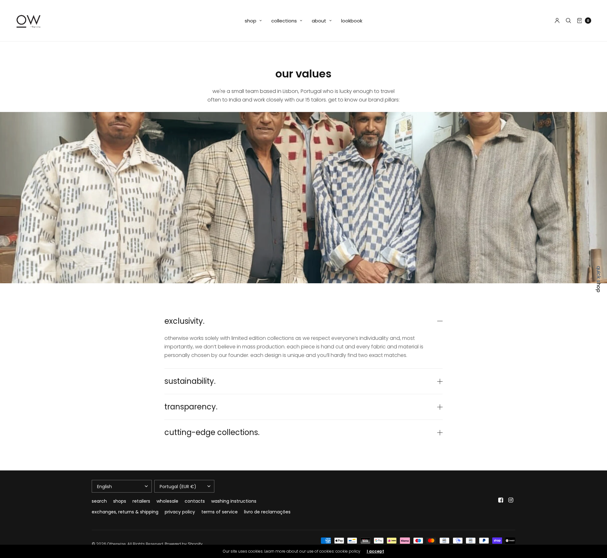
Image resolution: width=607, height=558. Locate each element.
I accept (375, 551)
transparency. (191, 407)
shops (119, 501)
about (319, 20)
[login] (557, 20)
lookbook (351, 20)
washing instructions (233, 501)
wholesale (167, 501)
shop (250, 20)
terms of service (219, 512)
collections (284, 20)
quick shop (598, 279)
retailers (141, 501)
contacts (195, 501)
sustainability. (190, 381)
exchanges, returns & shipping (125, 512)
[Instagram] (511, 500)
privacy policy (180, 512)
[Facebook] (501, 500)
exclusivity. (184, 321)
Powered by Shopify (184, 544)
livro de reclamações (267, 512)
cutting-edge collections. (212, 432)
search (99, 501)
